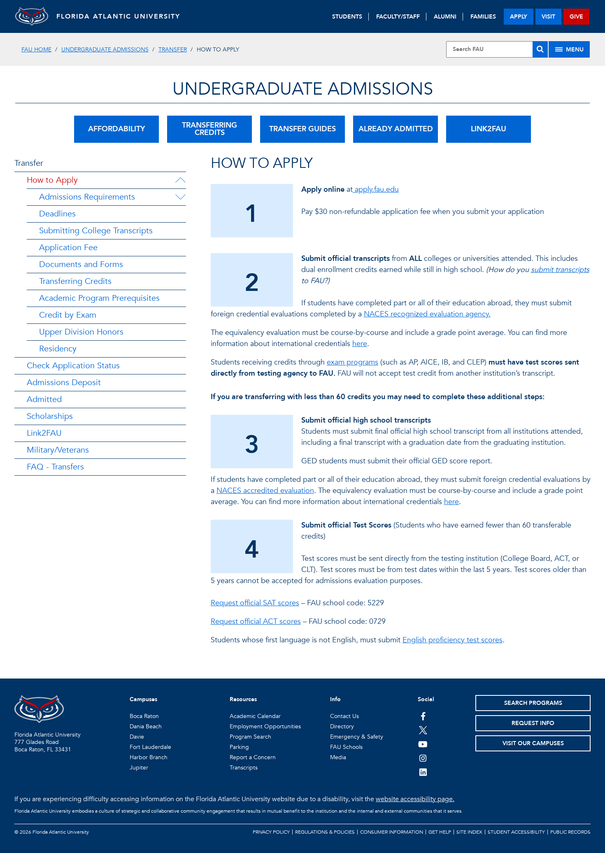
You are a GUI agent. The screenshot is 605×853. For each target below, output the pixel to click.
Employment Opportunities (265, 726)
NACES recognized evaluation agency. (427, 314)
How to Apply (52, 180)
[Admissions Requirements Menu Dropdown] (180, 197)
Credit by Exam (67, 315)
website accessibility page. (415, 799)
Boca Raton (144, 716)
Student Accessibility (516, 832)
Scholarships (50, 416)
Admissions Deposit (64, 382)
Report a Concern (253, 757)
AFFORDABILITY (116, 129)
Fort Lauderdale (150, 747)
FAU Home (36, 49)
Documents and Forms (81, 264)
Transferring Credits (75, 281)
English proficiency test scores (453, 640)
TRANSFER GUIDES (302, 129)
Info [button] (335, 699)
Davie (137, 737)
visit (548, 17)
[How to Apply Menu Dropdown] (180, 180)
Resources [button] (243, 699)
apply (518, 17)
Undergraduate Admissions (105, 49)
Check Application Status (73, 365)
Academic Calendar (255, 716)
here (359, 344)
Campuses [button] (143, 699)
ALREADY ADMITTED (395, 129)
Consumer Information (391, 832)
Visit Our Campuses (533, 743)
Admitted (44, 399)
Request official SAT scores (255, 603)
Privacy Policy (271, 832)
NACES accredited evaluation (265, 491)
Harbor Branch (149, 757)
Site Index (469, 832)
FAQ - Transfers (55, 466)
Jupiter (139, 768)
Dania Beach (146, 726)
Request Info (533, 723)
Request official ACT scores (256, 621)
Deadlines (57, 213)
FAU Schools (346, 747)
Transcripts (244, 768)
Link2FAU (44, 433)
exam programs (352, 362)
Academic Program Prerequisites (99, 298)
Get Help (439, 832)
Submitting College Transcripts (96, 230)
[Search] (540, 49)
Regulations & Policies (325, 832)
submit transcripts (560, 270)
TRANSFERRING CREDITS (209, 129)
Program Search (250, 737)
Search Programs (533, 703)
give (576, 17)
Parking (239, 747)
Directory (342, 726)
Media (338, 757)
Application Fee (68, 247)
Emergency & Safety (356, 737)
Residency (58, 348)
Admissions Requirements (87, 196)
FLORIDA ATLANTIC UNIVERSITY (118, 16)
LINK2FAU (488, 129)
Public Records (570, 832)
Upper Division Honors (81, 331)
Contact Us (344, 716)
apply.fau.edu (376, 189)
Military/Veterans (58, 450)
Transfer (172, 49)
